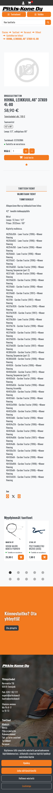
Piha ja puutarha (9, 731)
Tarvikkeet (6, 740)
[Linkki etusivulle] (22, 9)
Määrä (7, 151)
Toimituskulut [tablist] (26, 199)
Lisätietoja (26, 786)
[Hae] (48, 22)
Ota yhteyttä (11, 628)
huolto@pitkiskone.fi (10, 698)
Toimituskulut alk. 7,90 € (14, 116)
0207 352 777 (12, 692)
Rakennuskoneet (8, 734)
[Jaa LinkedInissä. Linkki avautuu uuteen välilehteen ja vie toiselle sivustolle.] (20, 496)
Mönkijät (5, 724)
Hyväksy (26, 763)
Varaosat (5, 744)
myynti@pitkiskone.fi (11, 695)
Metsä (4, 727)
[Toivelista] (26, 164)
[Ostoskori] (29, 3)
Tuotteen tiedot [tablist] (26, 188)
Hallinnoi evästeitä (26, 778)
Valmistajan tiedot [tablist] (26, 194)
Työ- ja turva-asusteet (11, 737)
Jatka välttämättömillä (26, 770)
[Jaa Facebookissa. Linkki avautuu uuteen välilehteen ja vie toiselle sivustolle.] (9, 496)
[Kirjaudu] (23, 3)
